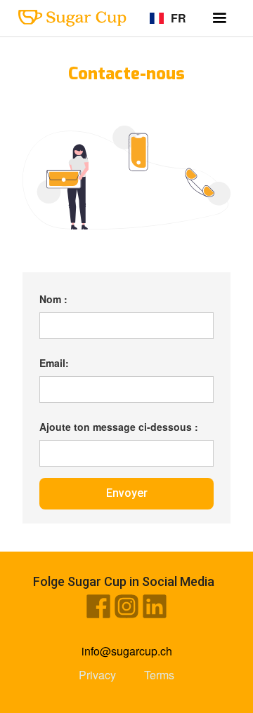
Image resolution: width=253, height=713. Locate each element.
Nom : (53, 299)
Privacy (97, 675)
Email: (54, 363)
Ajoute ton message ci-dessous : (118, 427)
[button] (219, 18)
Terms (159, 675)
